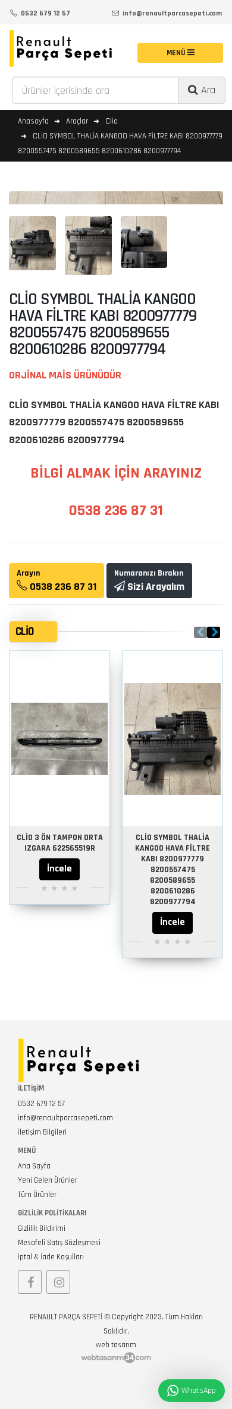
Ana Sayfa (34, 1166)
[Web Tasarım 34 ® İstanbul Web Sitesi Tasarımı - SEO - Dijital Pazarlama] (116, 1358)
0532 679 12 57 (41, 1103)
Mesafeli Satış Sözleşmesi (59, 1242)
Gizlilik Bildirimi (41, 1228)
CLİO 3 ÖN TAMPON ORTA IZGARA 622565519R (60, 843)
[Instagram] (58, 1282)
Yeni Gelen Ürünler (47, 1180)
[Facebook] (30, 1282)
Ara (206, 90)
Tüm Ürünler (37, 1194)
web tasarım (116, 1345)
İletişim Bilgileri (42, 1132)
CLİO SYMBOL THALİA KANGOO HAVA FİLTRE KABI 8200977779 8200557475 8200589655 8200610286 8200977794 (172, 869)
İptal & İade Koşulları (51, 1257)
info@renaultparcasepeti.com (65, 1118)
